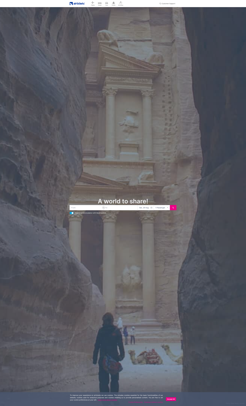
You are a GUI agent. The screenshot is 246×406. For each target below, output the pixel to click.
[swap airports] (103, 207)
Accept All (171, 399)
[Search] (173, 207)
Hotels (99, 5)
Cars (106, 5)
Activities (120, 5)
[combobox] (87, 207)
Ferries (113, 5)
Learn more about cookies (107, 400)
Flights (93, 5)
